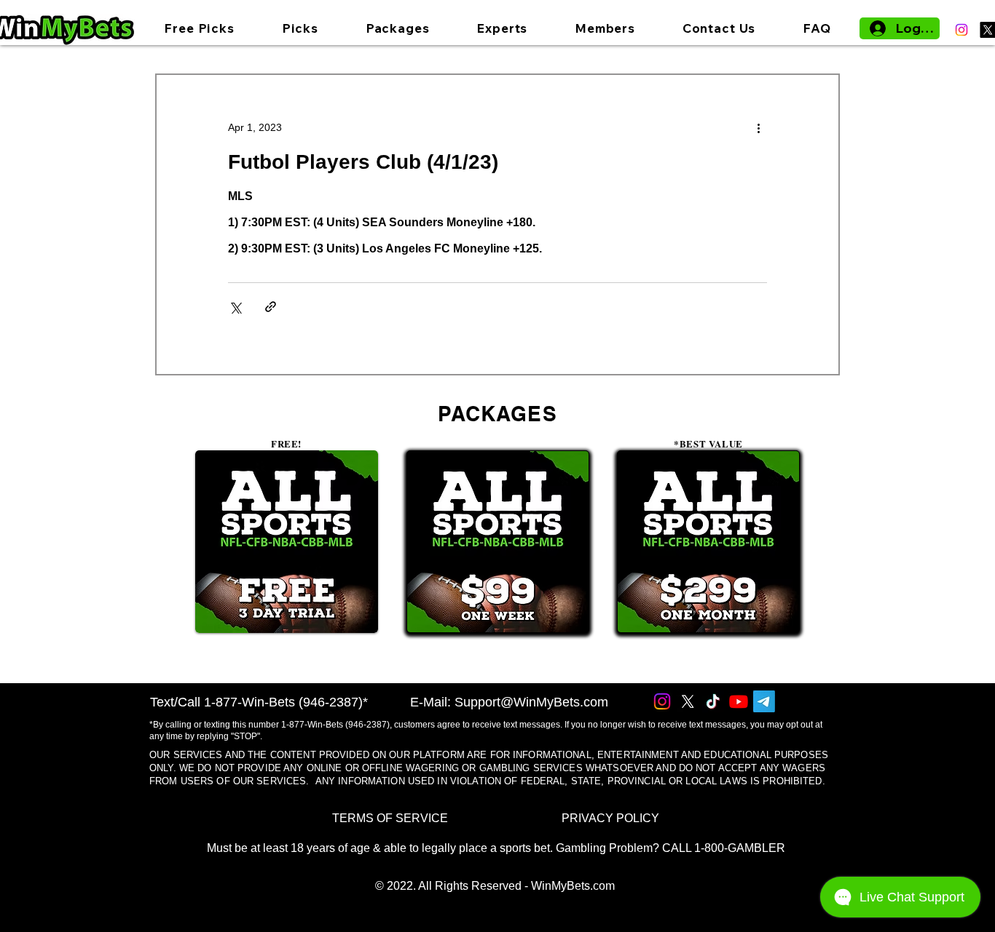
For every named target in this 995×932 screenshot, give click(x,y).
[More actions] (758, 127)
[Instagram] (961, 30)
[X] (688, 701)
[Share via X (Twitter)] (235, 307)
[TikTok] (713, 701)
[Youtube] (739, 701)
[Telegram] (764, 701)
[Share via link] (271, 307)
